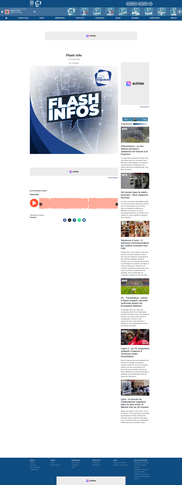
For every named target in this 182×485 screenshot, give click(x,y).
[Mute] (34, 11)
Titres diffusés (35, 467)
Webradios (60, 18)
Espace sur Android (120, 465)
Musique (135, 18)
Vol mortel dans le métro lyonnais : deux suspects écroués (134, 195)
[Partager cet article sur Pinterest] (74, 221)
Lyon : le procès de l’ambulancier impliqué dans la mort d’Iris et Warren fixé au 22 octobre (135, 403)
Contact (33, 465)
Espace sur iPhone (119, 463)
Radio (118, 18)
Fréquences (34, 469)
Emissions (75, 465)
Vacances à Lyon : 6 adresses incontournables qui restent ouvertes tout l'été (135, 244)
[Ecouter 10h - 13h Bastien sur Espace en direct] (135, 119)
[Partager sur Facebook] (64, 221)
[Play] (3, 12)
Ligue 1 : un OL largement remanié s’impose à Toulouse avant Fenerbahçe (135, 352)
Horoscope (155, 18)
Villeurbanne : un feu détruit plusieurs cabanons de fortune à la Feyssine (134, 150)
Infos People (55, 465)
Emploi (174, 18)
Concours (99, 18)
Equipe (32, 463)
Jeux (73, 467)
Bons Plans (23, 18)
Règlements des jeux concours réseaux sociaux (141, 465)
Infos (42, 18)
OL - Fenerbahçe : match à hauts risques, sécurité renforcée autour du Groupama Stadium (134, 302)
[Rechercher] (151, 4)
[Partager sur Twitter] (69, 221)
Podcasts (80, 18)
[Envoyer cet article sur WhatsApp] (79, 221)
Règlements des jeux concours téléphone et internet (142, 476)
